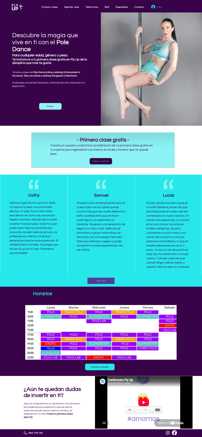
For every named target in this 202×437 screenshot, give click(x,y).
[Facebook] (174, 432)
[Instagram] (167, 432)
